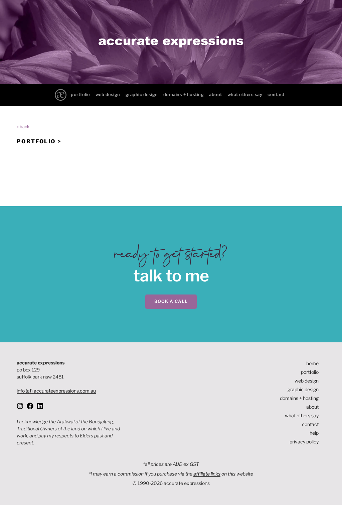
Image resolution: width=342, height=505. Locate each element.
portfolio (80, 94)
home (312, 363)
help (314, 433)
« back (23, 126)
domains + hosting (183, 94)
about (215, 94)
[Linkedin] (40, 406)
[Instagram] (20, 406)
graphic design (142, 94)
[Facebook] (30, 406)
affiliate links (206, 474)
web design (108, 94)
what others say (245, 94)
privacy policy (304, 441)
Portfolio (36, 141)
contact (276, 94)
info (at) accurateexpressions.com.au (56, 391)
